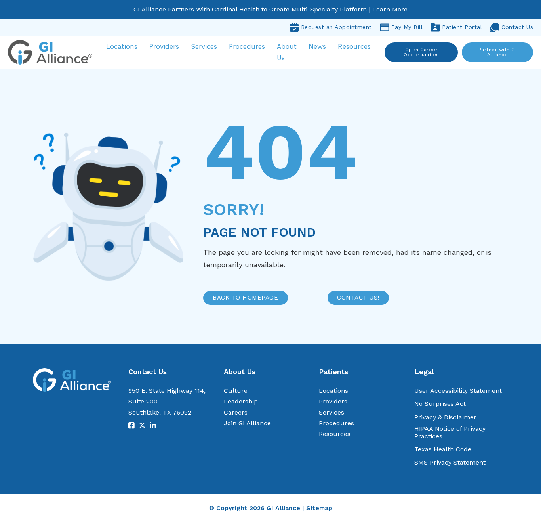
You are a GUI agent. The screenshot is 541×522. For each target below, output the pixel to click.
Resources (354, 46)
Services (204, 46)
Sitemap (319, 508)
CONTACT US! (358, 297)
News (317, 46)
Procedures (247, 46)
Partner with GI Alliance (497, 52)
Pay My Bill (407, 27)
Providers (164, 46)
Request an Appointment (336, 27)
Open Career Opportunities (421, 52)
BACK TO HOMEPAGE (245, 297)
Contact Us (517, 27)
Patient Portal (462, 27)
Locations (121, 46)
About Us (287, 52)
